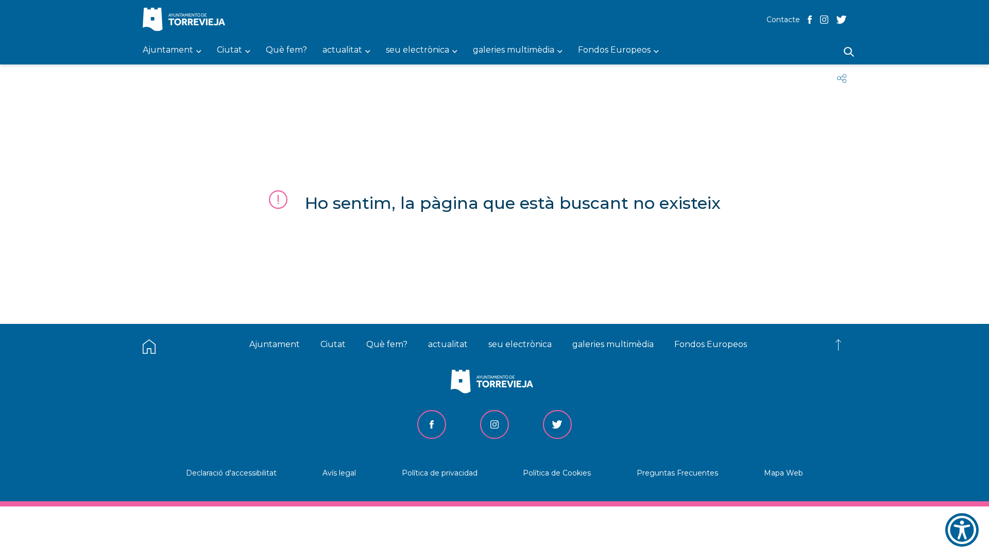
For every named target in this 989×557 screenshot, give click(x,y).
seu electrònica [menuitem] (417, 50)
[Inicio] (186, 20)
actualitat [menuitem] (342, 50)
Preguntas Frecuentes (677, 473)
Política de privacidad (440, 473)
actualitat (448, 344)
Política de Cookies (557, 473)
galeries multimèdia (613, 344)
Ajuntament (274, 344)
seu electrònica (520, 344)
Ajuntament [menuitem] (168, 50)
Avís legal (339, 473)
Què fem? (386, 344)
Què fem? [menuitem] (286, 50)
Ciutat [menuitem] (229, 50)
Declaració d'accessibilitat (231, 473)
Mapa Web (783, 473)
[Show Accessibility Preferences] (962, 530)
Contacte (783, 19)
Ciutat (333, 344)
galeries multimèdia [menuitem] (513, 50)
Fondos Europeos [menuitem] (614, 50)
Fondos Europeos (710, 344)
